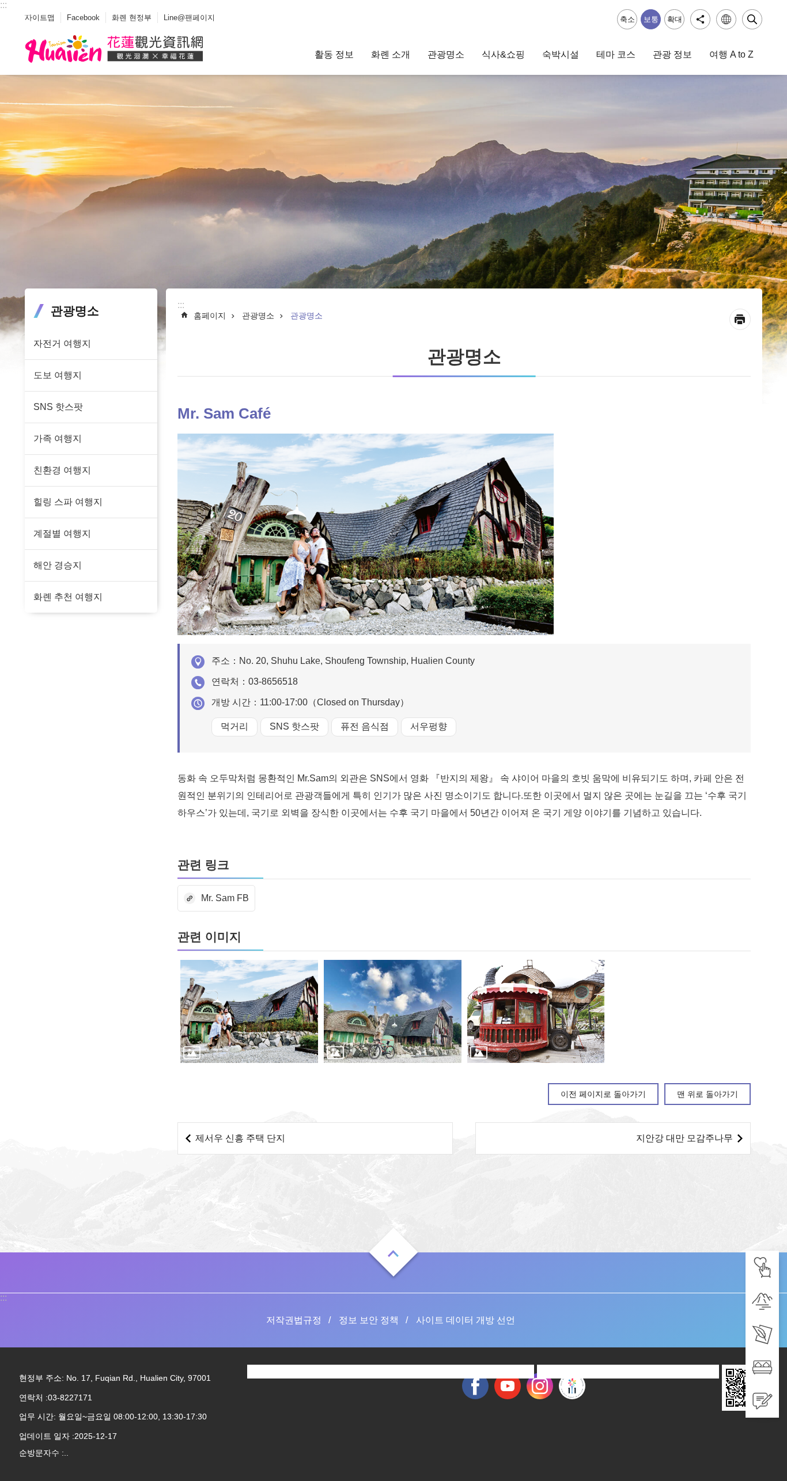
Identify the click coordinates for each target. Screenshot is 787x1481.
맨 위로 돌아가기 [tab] (707, 1094)
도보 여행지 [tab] (57, 375)
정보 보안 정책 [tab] (369, 1320)
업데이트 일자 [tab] (44, 1436)
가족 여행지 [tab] (57, 438)
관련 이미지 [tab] (209, 936)
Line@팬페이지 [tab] (189, 17)
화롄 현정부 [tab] (132, 17)
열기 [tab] (393, 1253)
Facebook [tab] (83, 17)
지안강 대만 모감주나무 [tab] (684, 1138)
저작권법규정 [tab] (293, 1320)
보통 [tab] (651, 19)
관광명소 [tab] (445, 54)
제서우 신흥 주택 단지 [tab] (240, 1138)
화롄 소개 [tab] (390, 54)
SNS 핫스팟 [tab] (58, 407)
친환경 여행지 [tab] (62, 470)
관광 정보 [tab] (672, 54)
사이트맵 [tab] (40, 17)
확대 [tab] (674, 19)
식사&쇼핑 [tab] (503, 54)
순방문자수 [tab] (39, 1452)
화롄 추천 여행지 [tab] (68, 597)
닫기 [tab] (752, 19)
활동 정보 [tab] (334, 54)
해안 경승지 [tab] (57, 565)
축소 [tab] (627, 19)
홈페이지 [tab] (210, 315)
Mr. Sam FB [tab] (225, 898)
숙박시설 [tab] (560, 54)
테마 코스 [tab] (615, 54)
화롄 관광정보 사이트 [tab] (114, 49)
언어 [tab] (726, 19)
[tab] (762, 1267)
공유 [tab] (700, 19)
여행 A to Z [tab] (731, 54)
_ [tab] (27, 11)
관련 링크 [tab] (203, 864)
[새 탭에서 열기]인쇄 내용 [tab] (740, 319)
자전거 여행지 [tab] (62, 343)
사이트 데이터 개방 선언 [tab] (465, 1320)
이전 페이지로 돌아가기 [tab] (603, 1094)
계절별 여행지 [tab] (62, 533)
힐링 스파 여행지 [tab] (68, 502)
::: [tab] (3, 5)
